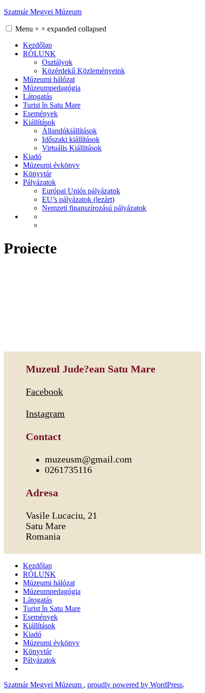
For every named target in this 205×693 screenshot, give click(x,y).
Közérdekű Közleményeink (83, 71)
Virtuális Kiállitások (72, 148)
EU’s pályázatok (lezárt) (78, 199)
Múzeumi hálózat (49, 79)
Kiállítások (39, 122)
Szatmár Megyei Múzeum (43, 12)
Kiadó (32, 156)
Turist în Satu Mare (52, 105)
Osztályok (57, 62)
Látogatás (37, 96)
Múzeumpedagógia (52, 88)
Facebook (44, 392)
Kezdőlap (37, 45)
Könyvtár (37, 174)
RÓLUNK (39, 54)
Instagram (45, 414)
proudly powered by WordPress (135, 685)
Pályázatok (39, 182)
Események (40, 114)
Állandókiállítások (69, 131)
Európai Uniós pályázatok (81, 191)
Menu (60, 29)
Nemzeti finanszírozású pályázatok (94, 208)
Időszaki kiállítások (71, 139)
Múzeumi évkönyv (51, 165)
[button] (9, 28)
